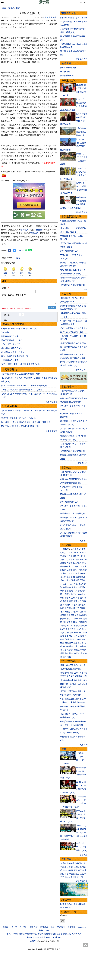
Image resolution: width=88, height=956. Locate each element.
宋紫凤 (63, 863)
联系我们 (61, 927)
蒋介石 (78, 643)
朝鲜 (62, 598)
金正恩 (63, 577)
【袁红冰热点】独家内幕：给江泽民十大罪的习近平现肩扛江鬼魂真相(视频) (73, 683)
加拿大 (68, 598)
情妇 (84, 587)
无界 (79, 934)
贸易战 (63, 556)
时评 (18, 8)
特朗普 (63, 552)
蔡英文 (83, 608)
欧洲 (55, 937)
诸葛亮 (66, 650)
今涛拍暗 (70, 863)
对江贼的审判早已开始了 (11, 348)
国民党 (82, 570)
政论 (71, 904)
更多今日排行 (81, 370)
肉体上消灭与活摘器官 (10, 344)
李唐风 (70, 870)
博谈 (75, 904)
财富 (62, 608)
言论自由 (80, 629)
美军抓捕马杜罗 (67, 75)
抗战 (67, 643)
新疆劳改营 (70, 629)
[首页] (44, 4)
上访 (80, 619)
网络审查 (67, 622)
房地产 (74, 605)
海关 (62, 636)
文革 (65, 657)
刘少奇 (76, 646)
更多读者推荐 (51, 431)
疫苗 (79, 563)
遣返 (67, 636)
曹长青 (76, 877)
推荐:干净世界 (13, 934)
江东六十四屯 (77, 622)
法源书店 (33, 934)
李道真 (63, 867)
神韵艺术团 (24, 934)
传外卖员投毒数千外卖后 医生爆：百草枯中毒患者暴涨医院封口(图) (73, 346)
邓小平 (66, 646)
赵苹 (84, 870)
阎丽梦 (83, 573)
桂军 (62, 643)
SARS (62, 629)
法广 (73, 594)
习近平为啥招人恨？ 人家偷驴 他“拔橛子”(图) (20, 374)
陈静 (65, 870)
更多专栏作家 (81, 881)
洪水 (84, 563)
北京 (62, 612)
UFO (73, 573)
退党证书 (67, 934)
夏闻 (82, 867)
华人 (72, 633)
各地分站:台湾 (33, 937)
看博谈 (11, 8)
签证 (71, 636)
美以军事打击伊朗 (68, 68)
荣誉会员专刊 (68, 13)
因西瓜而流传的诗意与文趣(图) (73, 18)
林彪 (71, 646)
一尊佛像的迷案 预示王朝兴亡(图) (81, 131)
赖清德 (76, 577)
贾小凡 (82, 863)
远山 (77, 867)
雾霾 (76, 615)
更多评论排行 (51, 402)
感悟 (62, 653)
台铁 (77, 559)
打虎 (75, 591)
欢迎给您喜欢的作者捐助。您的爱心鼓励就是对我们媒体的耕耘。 (29, 171)
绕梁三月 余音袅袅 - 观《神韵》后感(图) (18, 418)
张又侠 (76, 556)
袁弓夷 (83, 566)
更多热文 (83, 541)
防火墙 (63, 619)
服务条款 (34, 927)
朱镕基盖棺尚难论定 (69, 251)
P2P (72, 615)
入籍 (80, 636)
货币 (75, 601)
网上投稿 (71, 927)
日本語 (56, 941)
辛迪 (81, 877)
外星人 (81, 653)
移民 (76, 633)
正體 (81, 2)
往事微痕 (64, 566)
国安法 (69, 563)
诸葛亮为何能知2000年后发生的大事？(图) (19, 328)
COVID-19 (81, 552)
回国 (75, 636)
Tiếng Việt (49, 941)
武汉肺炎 (76, 549)
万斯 (73, 580)
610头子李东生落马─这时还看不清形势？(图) (20, 364)
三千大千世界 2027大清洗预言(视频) (81, 847)
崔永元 (79, 584)
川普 (83, 549)
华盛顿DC (48, 937)
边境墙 (68, 580)
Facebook (82, 927)
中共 (77, 573)
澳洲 (79, 639)
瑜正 (77, 874)
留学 (85, 633)
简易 (77, 863)
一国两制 (67, 594)
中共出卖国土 (74, 566)
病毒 (75, 552)
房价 (77, 612)
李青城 (72, 874)
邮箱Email (63, 915)
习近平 (69, 556)
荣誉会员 (24, 230)
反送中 (74, 587)
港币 (69, 605)
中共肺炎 (64, 549)
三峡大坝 (83, 559)
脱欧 (73, 598)
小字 (54, 17)
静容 (67, 874)
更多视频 (83, 855)
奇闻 (76, 653)
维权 (69, 619)
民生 (62, 639)
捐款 (53, 927)
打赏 (44, 17)
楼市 (80, 605)
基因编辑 (83, 615)
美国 (77, 580)
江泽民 (72, 584)
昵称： (5, 288)
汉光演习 (74, 570)
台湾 (77, 608)
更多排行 (83, 745)
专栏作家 (66, 859)
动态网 (74, 934)
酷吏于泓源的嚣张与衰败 (11, 340)
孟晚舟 (82, 577)
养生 (69, 657)
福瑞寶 (59, 934)
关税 (62, 580)
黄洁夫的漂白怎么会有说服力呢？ (15, 356)
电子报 (14, 927)
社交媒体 (79, 594)
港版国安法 (65, 570)
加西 (59, 937)
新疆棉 (63, 563)
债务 (82, 598)
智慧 (84, 650)
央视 (67, 633)
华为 (62, 591)
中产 (67, 608)
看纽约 (47, 934)
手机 (67, 653)
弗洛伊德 (67, 573)
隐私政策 (44, 927)
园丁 (75, 870)
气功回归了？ (7, 332)
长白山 (69, 626)
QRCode (21, 250)
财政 (84, 605)
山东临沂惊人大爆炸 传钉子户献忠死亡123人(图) (21, 390)
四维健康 (68, 877)
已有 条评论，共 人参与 (14, 295)
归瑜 (69, 867)
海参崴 (72, 608)
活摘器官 (70, 559)
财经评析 (67, 908)
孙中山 (72, 643)
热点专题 (66, 63)
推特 (41, 930)
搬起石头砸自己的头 (9, 336)
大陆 (69, 615)
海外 (67, 639)
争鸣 (67, 904)
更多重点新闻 (81, 212)
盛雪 (80, 870)
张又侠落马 (65, 71)
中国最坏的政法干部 (9, 360)
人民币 (81, 601)
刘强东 (68, 612)
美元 (65, 601)
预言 (71, 653)
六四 (81, 556)
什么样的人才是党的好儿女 (12, 352)
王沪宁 (66, 584)
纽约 (41, 937)
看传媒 (53, 934)
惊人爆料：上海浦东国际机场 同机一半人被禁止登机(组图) (26, 422)
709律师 (74, 619)
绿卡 (84, 636)
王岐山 (69, 577)
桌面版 (5, 927)
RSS (47, 930)
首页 (4, 8)
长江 (75, 563)
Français (40, 941)
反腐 (71, 591)
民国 (83, 639)
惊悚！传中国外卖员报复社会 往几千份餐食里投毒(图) (24, 385)
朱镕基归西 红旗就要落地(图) (72, 285)
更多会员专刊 (81, 59)
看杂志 (40, 934)
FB (85, 594)
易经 (71, 650)
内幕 (65, 587)
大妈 (73, 612)
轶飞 (73, 867)
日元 (65, 605)
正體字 (33, 941)
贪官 (80, 587)
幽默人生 (78, 650)
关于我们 (23, 927)
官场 (80, 591)
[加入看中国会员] (29, 209)
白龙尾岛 (77, 626)
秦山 (62, 874)
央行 (77, 598)
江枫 (82, 874)
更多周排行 (82, 463)
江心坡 (84, 626)
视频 (63, 748)
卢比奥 (69, 552)
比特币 (70, 601)
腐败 (67, 591)
